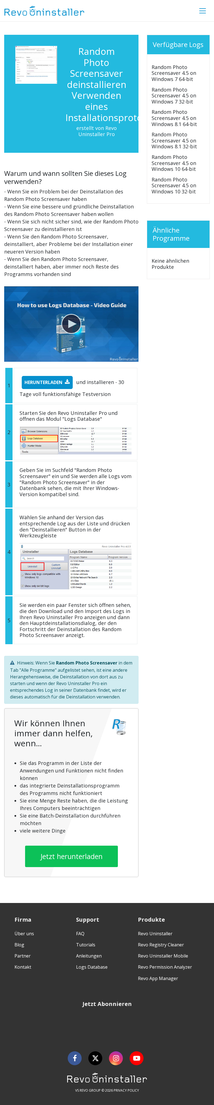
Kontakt (22, 967)
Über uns (24, 934)
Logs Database (92, 967)
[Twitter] (95, 1058)
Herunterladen (43, 382)
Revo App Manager (158, 978)
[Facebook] (75, 1058)
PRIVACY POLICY (126, 1090)
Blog (19, 945)
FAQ (80, 934)
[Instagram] (116, 1058)
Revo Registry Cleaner (161, 945)
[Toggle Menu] (203, 10)
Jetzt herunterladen (71, 856)
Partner (22, 956)
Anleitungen (89, 956)
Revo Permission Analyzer (165, 967)
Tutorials (85, 945)
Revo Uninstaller (155, 934)
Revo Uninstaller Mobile (163, 956)
